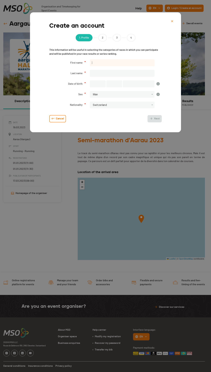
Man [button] (95, 94)
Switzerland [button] (100, 105)
